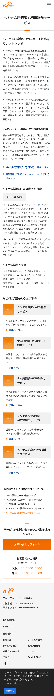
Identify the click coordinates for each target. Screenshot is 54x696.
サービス (7, 626)
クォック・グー (34, 205)
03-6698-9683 (31, 573)
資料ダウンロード (11, 651)
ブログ (6, 657)
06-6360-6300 (31, 568)
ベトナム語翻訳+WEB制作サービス (23, 512)
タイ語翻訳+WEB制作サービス (21, 504)
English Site (34, 657)
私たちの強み (9, 620)
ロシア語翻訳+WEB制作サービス (22, 495)
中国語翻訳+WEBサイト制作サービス (24, 499)
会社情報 (7, 633)
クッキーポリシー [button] (14, 683)
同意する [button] (10, 691)
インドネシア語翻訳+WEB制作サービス (25, 508)
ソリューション (10, 645)
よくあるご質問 (35, 640)
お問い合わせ (34, 645)
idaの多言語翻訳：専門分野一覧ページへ (27, 167)
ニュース (32, 651)
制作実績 (7, 640)
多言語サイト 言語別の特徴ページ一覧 (24, 488)
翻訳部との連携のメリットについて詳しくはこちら (28, 176)
